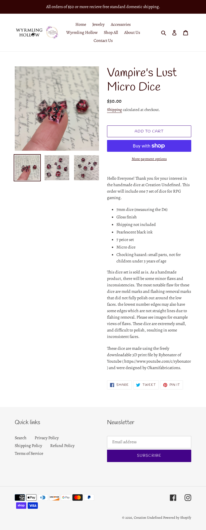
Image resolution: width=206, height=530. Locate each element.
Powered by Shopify (177, 517)
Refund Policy (62, 446)
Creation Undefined (148, 517)
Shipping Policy (28, 446)
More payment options (149, 158)
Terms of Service (29, 453)
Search (21, 438)
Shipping (114, 109)
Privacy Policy (47, 438)
